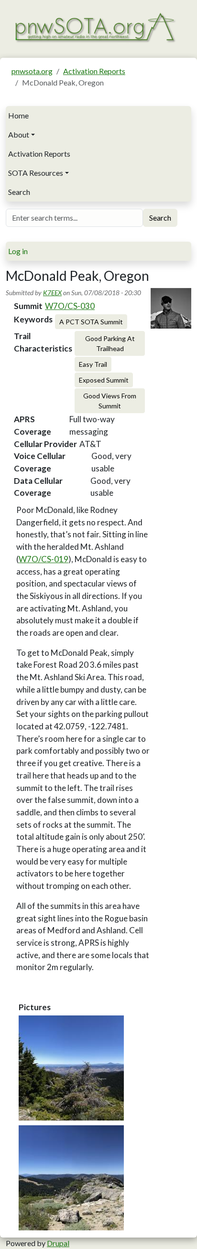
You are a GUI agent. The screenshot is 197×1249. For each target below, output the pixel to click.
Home (18, 115)
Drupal (58, 1243)
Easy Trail (93, 364)
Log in (18, 251)
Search (19, 191)
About (18, 134)
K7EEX (52, 292)
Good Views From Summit (109, 401)
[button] (71, 1068)
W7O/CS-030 (70, 306)
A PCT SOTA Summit (91, 322)
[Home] (94, 26)
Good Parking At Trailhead (110, 343)
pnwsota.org (32, 70)
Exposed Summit (104, 380)
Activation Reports (94, 70)
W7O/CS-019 (43, 559)
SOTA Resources (35, 172)
